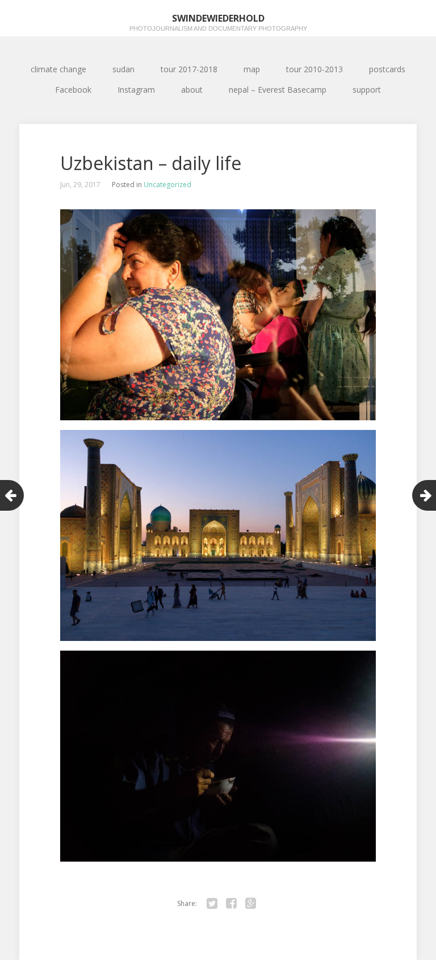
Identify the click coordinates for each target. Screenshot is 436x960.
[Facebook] (231, 904)
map (252, 69)
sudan (123, 69)
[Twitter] (212, 904)
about (192, 89)
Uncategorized (167, 184)
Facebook (73, 89)
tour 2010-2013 (314, 69)
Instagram (136, 89)
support (367, 89)
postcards (387, 69)
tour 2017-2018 (189, 69)
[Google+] (250, 904)
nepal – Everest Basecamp (277, 89)
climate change (58, 69)
